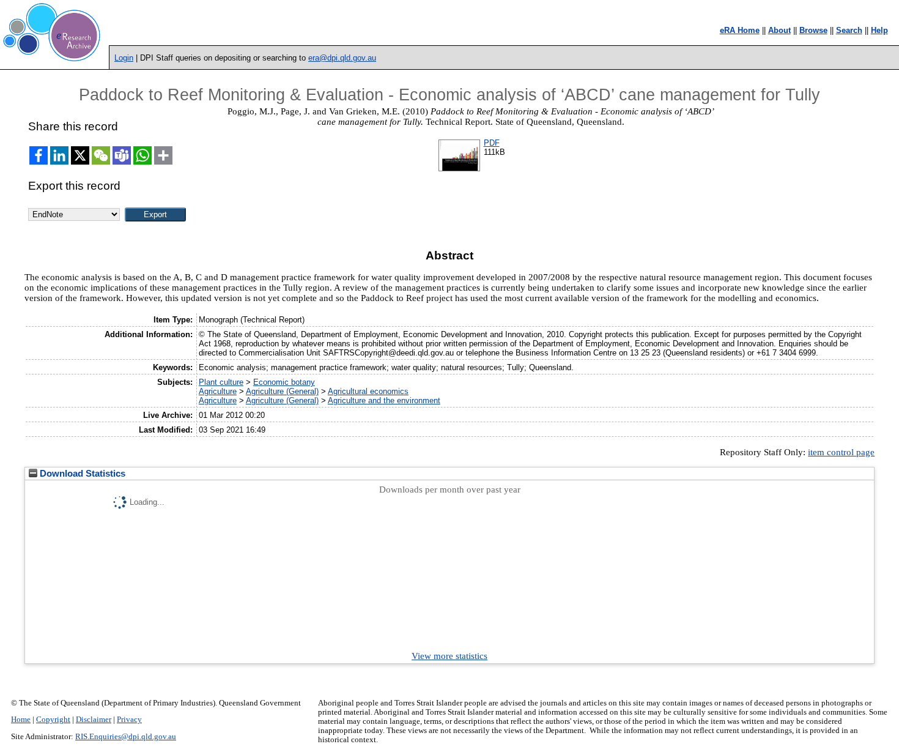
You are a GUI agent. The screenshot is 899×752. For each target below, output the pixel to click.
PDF (492, 142)
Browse (813, 30)
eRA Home (740, 30)
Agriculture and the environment (384, 400)
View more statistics (449, 656)
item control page (841, 452)
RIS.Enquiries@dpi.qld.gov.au (125, 736)
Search (849, 30)
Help (879, 30)
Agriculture (218, 391)
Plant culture (221, 382)
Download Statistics (81, 473)
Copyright (53, 719)
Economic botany (284, 382)
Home (21, 719)
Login (123, 57)
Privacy (129, 719)
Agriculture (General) (282, 391)
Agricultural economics (368, 391)
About (779, 30)
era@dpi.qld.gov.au (342, 57)
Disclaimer (93, 719)
